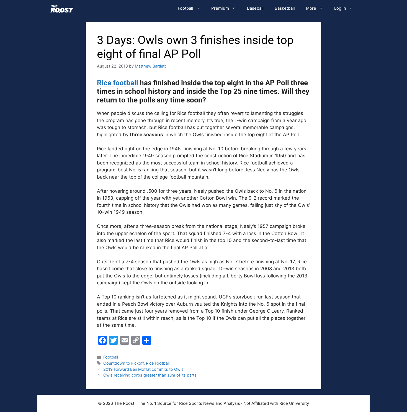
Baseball (255, 8)
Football (185, 8)
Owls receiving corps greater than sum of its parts (150, 375)
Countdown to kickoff (123, 363)
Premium (220, 8)
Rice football (117, 83)
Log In (340, 8)
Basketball (285, 8)
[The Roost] (61, 8)
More (311, 8)
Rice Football (157, 363)
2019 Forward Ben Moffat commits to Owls (143, 369)
